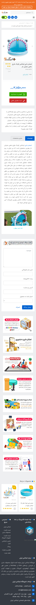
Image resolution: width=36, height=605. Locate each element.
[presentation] (32, 46)
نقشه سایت (7, 553)
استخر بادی (25, 74)
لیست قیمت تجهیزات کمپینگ (6, 537)
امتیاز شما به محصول (26, 296)
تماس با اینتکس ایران (6, 542)
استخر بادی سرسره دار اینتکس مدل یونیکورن (10, 504)
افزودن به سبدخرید (16, 94)
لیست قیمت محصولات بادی (6, 531)
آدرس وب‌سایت (28, 288)
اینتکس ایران (7, 527)
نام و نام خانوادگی (27, 270)
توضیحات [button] (30, 138)
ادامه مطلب (17, 228)
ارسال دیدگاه (27, 307)
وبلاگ (9, 547)
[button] (15, 17)
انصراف (18, 307)
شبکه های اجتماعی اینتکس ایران (20, 600)
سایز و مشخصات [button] (17, 138)
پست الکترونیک (28, 279)
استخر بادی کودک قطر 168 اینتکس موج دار (27, 504)
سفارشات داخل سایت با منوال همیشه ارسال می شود (17, 7)
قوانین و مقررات (6, 550)
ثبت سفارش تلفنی (16, 100)
